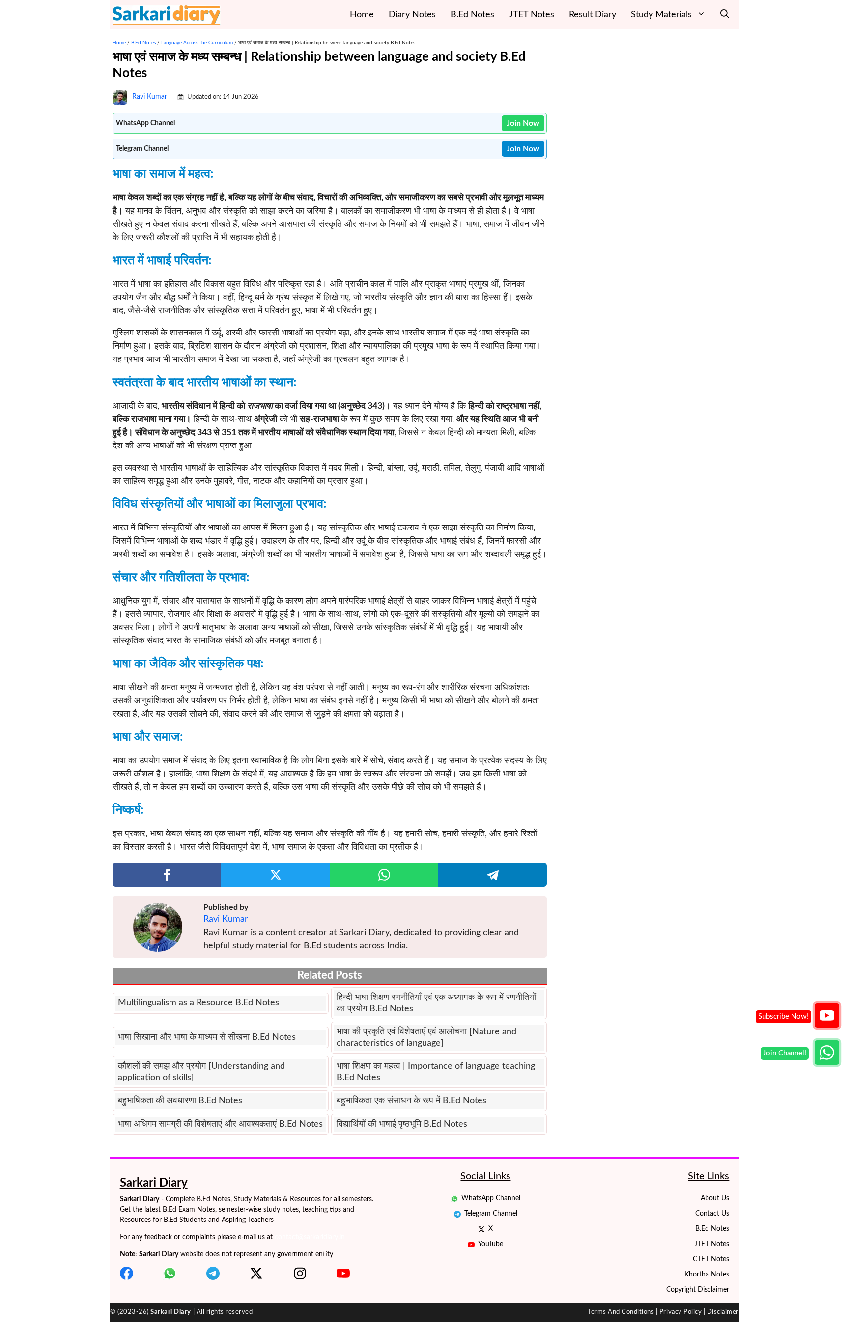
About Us (715, 1198)
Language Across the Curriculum (197, 42)
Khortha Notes (706, 1274)
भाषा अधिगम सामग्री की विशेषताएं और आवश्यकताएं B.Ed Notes (220, 1124)
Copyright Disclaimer (697, 1289)
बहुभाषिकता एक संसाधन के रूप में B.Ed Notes (411, 1100)
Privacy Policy (680, 1312)
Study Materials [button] (661, 14)
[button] (724, 15)
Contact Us (712, 1213)
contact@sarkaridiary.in (310, 1237)
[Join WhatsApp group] (827, 1052)
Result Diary (592, 14)
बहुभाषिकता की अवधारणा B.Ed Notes (180, 1100)
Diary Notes (412, 14)
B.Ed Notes (472, 14)
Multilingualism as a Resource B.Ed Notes (198, 1002)
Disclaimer (723, 1312)
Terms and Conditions (621, 1312)
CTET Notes (711, 1259)
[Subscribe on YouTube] (827, 1015)
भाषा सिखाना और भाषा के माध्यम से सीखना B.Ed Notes (207, 1037)
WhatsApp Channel (490, 1198)
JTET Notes (531, 14)
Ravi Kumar (149, 96)
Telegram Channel (490, 1213)
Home (362, 14)
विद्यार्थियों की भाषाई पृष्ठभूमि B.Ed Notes (402, 1124)
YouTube (490, 1244)
